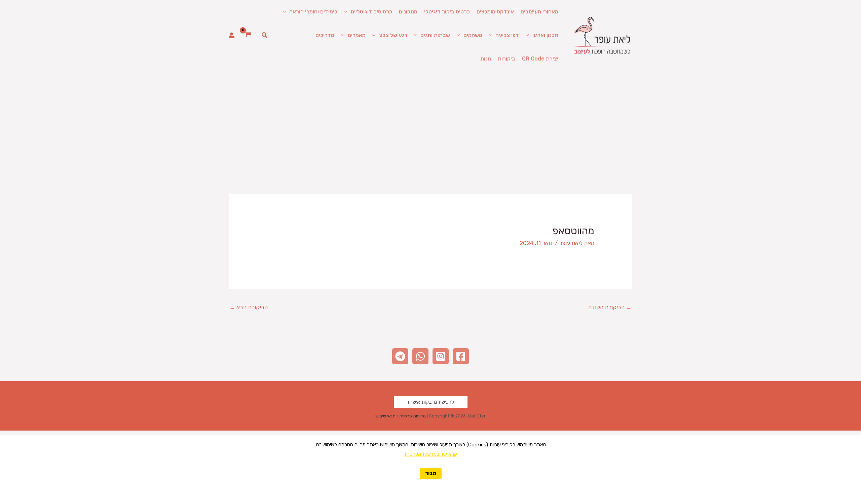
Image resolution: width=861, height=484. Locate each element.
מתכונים (408, 11)
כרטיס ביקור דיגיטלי (447, 11)
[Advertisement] (430, 121)
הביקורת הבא (248, 307)
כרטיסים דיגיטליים (371, 11)
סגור (430, 473)
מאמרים (357, 35)
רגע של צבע (393, 35)
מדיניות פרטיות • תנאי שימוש (400, 415)
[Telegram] (400, 356)
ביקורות (506, 58)
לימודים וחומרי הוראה (313, 11)
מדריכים (324, 35)
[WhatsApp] (420, 356)
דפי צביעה (507, 35)
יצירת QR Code (540, 58)
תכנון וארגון (545, 35)
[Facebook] (461, 356)
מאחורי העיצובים (539, 11)
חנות (485, 58)
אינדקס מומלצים (495, 11)
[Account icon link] (232, 35)
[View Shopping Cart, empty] (247, 35)
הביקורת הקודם (610, 307)
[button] (347, 12)
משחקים (472, 35)
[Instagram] (441, 356)
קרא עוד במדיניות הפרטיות (430, 454)
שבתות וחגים (435, 35)
